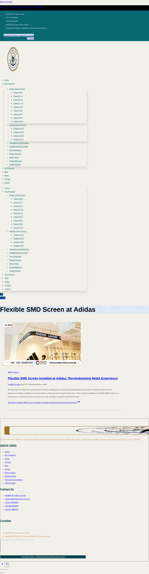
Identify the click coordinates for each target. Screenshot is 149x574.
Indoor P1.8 (18, 107)
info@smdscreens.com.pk (15, 495)
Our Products (9, 84)
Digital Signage (15, 154)
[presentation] (64, 344)
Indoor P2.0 (18, 111)
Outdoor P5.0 (19, 132)
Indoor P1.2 (18, 96)
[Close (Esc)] (7, 569)
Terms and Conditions (14, 480)
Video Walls (14, 157)
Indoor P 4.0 (18, 121)
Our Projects (9, 168)
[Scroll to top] (2, 564)
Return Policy (10, 473)
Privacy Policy (10, 476)
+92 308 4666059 (11, 506)
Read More (42, 402)
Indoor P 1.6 (18, 103)
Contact (7, 179)
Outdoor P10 (18, 139)
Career (7, 183)
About (6, 175)
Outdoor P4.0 (19, 129)
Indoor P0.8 (18, 93)
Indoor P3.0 (18, 118)
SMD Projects (13, 372)
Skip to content (6, 2)
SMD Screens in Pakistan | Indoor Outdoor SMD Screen (22, 7)
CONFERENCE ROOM (18, 147)
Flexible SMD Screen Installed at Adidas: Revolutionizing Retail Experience (63, 378)
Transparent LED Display (19, 143)
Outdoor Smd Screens (17, 125)
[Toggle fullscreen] (3, 569)
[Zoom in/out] (1, 569)
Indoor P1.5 (18, 100)
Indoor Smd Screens (17, 89)
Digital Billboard (15, 161)
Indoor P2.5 (18, 114)
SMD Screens (15, 384)
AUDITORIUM (14, 165)
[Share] (5, 569)
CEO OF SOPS (10, 483)
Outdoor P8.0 (19, 136)
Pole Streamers (15, 150)
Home (6, 80)
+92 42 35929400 (11, 502)
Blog (6, 172)
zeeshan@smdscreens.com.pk (17, 499)
